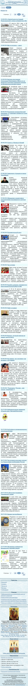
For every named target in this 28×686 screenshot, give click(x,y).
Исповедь (3, 584)
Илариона (24, 626)
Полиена (3, 626)
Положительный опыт (14, 232)
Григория (16, 631)
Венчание (3, 588)
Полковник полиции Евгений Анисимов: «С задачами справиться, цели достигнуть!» (14, 113)
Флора (2, 625)
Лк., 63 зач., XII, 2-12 (19, 636)
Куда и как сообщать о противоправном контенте (14, 602)
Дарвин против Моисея (14, 514)
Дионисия (4, 627)
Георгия (3, 628)
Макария (6, 630)
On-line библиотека (6, 667)
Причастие (4, 586)
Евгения (3, 632)
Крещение (4, 582)
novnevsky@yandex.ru (20, 684)
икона (5, 625)
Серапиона (23, 625)
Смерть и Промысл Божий (15, 142)
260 (23, 14)
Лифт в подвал (12, 308)
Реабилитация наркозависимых (9, 597)
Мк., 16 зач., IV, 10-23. (19, 635)
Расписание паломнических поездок (10, 671)
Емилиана (11, 626)
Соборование (4, 589)
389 (24, 16)
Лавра (10, 625)
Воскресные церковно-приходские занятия (12, 657)
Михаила (8, 632)
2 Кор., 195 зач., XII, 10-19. (7, 635)
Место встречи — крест (14, 45)
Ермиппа (10, 627)
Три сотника (11, 265)
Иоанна (23, 627)
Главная (3, 7)
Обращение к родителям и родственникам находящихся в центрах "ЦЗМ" (13, 200)
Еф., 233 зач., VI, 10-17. (8, 636)
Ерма (19, 625)
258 (15, 14)
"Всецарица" (12, 633)
